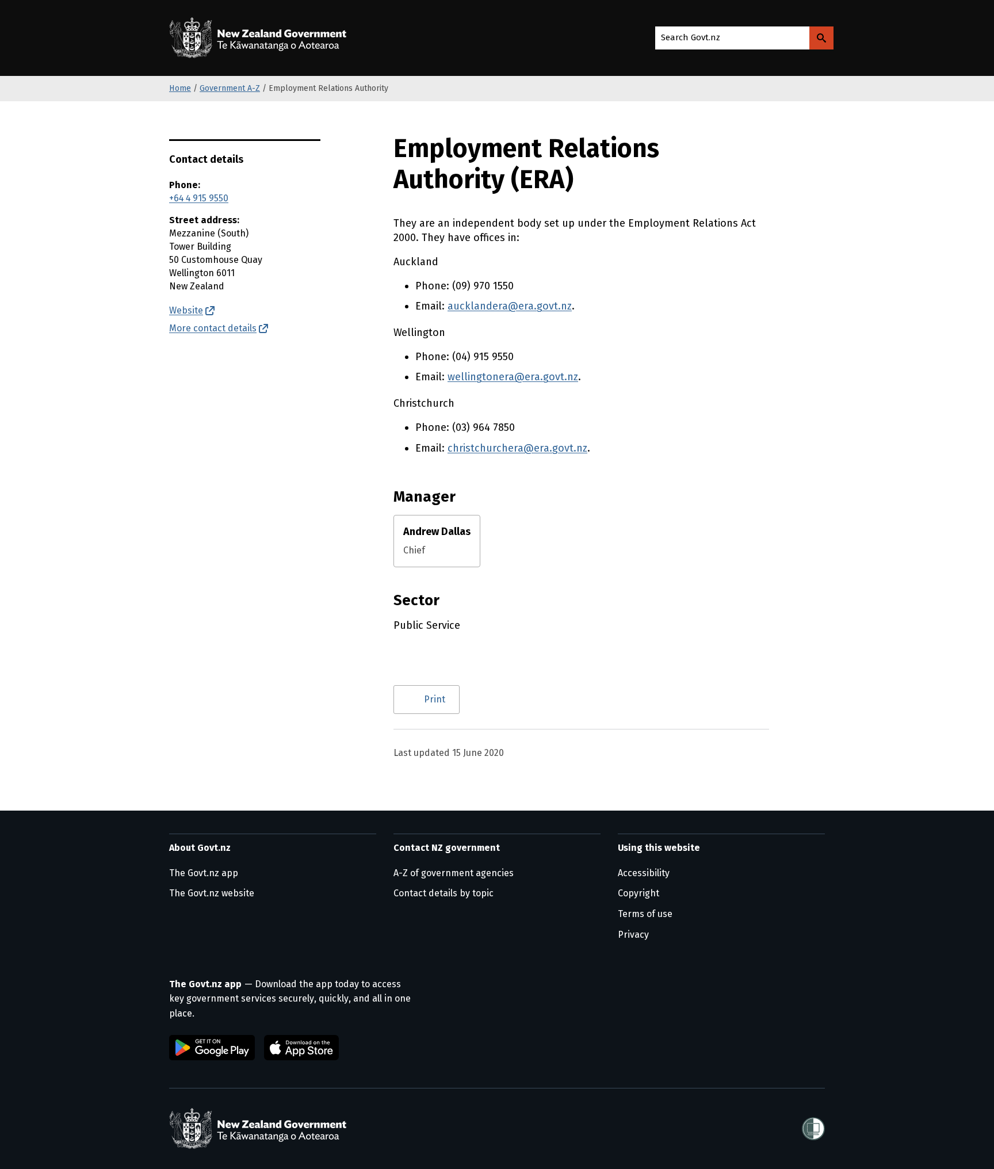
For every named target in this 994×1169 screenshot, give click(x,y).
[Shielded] (813, 1128)
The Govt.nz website (211, 893)
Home (180, 88)
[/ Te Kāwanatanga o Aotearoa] (260, 38)
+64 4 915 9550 (198, 198)
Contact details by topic (443, 893)
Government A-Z (230, 88)
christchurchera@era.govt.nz (517, 448)
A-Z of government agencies (453, 873)
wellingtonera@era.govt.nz (513, 376)
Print (434, 699)
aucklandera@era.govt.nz (510, 306)
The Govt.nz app (203, 873)
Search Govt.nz (690, 37)
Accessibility (644, 873)
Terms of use (645, 913)
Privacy (633, 934)
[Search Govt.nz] (821, 37)
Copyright (638, 893)
